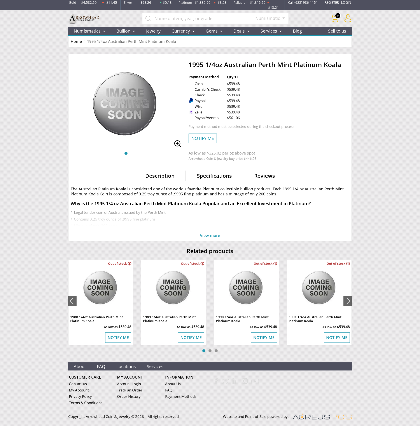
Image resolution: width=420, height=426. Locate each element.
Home (76, 41)
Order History (129, 396)
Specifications (214, 175)
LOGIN (346, 2)
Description (160, 175)
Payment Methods (180, 396)
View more (210, 235)
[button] (126, 153)
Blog (297, 31)
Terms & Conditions (85, 402)
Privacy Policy (80, 396)
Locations (126, 366)
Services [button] (269, 31)
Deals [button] (239, 31)
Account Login (129, 383)
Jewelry (153, 31)
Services (155, 366)
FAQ (101, 366)
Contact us (78, 383)
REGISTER (332, 2)
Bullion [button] (123, 31)
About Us (173, 383)
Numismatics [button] (87, 31)
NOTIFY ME (202, 138)
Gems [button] (212, 31)
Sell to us (337, 31)
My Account (79, 390)
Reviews (264, 175)
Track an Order (129, 390)
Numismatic (268, 18)
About (80, 366)
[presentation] (72, 301)
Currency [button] (181, 31)
